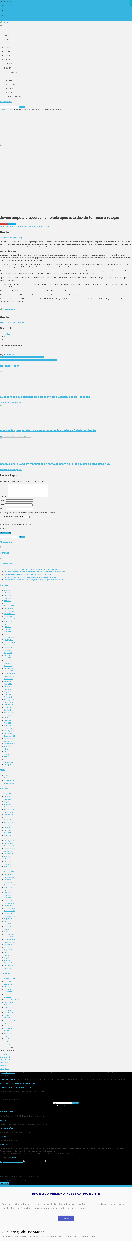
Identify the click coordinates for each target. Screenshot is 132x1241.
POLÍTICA (7, 35)
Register (7, 11)
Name (2, 500)
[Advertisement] (66, 126)
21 (3, 1063)
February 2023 (9, 700)
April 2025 (7, 632)
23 (7, 1063)
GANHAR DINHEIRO (14, 97)
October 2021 (8, 741)
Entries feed (8, 778)
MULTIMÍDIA (8, 1013)
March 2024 (8, 666)
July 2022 (7, 718)
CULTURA (7, 51)
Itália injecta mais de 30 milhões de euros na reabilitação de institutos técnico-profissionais (34, 572)
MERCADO (11, 88)
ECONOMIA (7, 47)
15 (5, 1060)
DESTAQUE (4, 224)
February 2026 (9, 606)
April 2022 (7, 726)
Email (2, 504)
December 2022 (9, 705)
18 (11, 1060)
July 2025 (7, 624)
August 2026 (8, 590)
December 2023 (9, 673)
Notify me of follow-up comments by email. (17, 525)
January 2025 (8, 640)
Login (6, 8)
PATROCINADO (13, 72)
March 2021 (8, 759)
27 (1, 1066)
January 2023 (8, 702)
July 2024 (7, 655)
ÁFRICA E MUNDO (10, 16)
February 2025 (9, 637)
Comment (4, 496)
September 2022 (9, 713)
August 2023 (8, 684)
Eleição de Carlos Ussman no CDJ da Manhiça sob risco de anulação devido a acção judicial (34, 580)
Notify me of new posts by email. (13, 529)
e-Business (7, 76)
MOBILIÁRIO (12, 84)
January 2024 (8, 671)
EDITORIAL (8, 994)
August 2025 (8, 621)
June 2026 (7, 596)
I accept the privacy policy (67, 1106)
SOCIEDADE (8, 39)
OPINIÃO (7, 60)
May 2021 (7, 754)
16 (7, 1060)
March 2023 (8, 697)
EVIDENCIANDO (9, 1002)
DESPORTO (8, 55)
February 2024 (9, 668)
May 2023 (7, 692)
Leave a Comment (44, 226)
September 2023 (9, 681)
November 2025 (9, 614)
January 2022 (8, 733)
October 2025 (8, 616)
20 (1, 1063)
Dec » (7, 1069)
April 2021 (7, 757)
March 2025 (8, 634)
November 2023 (9, 676)
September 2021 (9, 744)
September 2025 (9, 619)
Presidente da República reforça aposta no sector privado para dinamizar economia (32, 569)
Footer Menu (4, 1183)
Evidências (34, 226)
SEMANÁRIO (8, 64)
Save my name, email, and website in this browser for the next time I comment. (29, 513)
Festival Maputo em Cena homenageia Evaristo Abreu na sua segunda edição (30, 577)
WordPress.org (9, 783)
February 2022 (9, 731)
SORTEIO (11, 93)
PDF (5, 1023)
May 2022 (7, 723)
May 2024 (7, 660)
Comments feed (9, 780)
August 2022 (8, 715)
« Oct (2, 1069)
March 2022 (8, 728)
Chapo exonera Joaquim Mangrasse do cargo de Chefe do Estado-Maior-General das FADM (55, 463)
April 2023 (7, 694)
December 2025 (9, 611)
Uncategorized (9, 1044)
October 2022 (8, 710)
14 (3, 1060)
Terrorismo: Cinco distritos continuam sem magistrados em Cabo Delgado (29, 574)
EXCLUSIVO (8, 68)
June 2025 (7, 627)
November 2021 (9, 739)
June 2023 (7, 689)
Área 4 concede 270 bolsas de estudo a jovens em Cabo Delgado (22, 357)
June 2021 (7, 752)
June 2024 (7, 658)
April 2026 (7, 601)
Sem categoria (9, 1033)
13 (1, 1060)
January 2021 (8, 765)
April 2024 (7, 663)
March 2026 (8, 603)
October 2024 (8, 647)
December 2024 (9, 642)
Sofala (11, 355)
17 (9, 1060)
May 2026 (7, 598)
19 (13, 1060)
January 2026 (8, 608)
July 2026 (7, 593)
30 (7, 1066)
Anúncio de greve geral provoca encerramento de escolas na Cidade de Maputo (48, 430)
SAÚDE (10, 43)
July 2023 (7, 686)
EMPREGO (11, 80)
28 (3, 1066)
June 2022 (7, 720)
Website (2, 509)
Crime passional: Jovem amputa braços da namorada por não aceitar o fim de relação (28, 360)
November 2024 (9, 645)
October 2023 (8, 679)
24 (9, 1063)
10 (9, 1057)
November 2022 (9, 707)
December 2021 (9, 736)
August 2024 (8, 653)
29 (5, 1066)
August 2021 (8, 746)
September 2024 (9, 650)
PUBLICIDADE (9, 1028)
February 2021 (9, 762)
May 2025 (7, 629)
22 (5, 1063)
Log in (6, 775)
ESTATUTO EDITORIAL (12, 5)
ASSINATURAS (9, 13)
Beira (7, 355)
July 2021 (7, 749)
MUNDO (7, 1015)
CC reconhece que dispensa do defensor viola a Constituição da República (45, 396)
